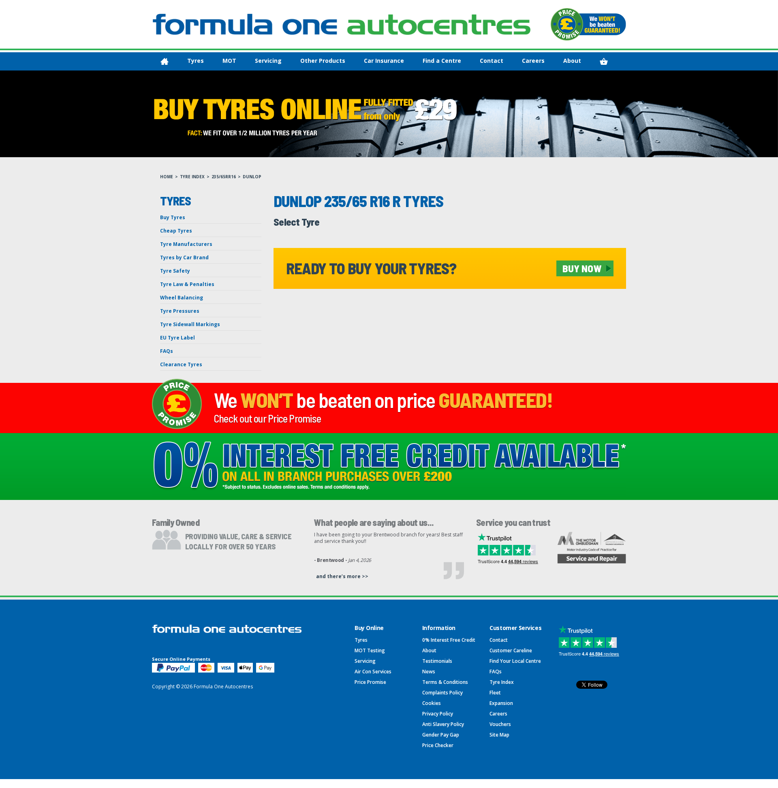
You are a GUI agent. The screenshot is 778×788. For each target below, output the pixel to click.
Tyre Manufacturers (186, 244)
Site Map (499, 734)
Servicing (268, 60)
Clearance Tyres (181, 364)
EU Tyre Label (177, 337)
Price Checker (437, 745)
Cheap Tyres (176, 230)
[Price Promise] (588, 24)
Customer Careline (510, 650)
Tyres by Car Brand (184, 257)
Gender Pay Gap (440, 734)
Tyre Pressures (179, 311)
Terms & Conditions (445, 682)
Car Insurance (384, 60)
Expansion (501, 703)
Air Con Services (373, 671)
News (428, 671)
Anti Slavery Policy (443, 724)
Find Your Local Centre (515, 661)
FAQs (166, 351)
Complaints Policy (442, 692)
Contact (491, 60)
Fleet (495, 692)
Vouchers (500, 724)
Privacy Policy (437, 713)
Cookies (431, 703)
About (572, 60)
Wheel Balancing (181, 297)
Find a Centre (442, 60)
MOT (229, 60)
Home (166, 176)
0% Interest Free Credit (448, 639)
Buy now (581, 268)
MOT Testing (370, 650)
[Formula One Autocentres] (341, 24)
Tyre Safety (175, 270)
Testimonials (437, 661)
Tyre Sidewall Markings (190, 324)
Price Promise (370, 682)
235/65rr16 (224, 176)
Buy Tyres (172, 217)
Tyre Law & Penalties (187, 284)
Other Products (322, 60)
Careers (533, 60)
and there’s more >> (342, 576)
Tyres (195, 60)
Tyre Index (192, 176)
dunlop (252, 176)
